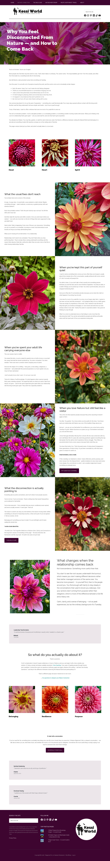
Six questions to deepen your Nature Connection (55, 678)
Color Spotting (57, 665)
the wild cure (11, 540)
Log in (73, 855)
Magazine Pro (48, 855)
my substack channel (69, 471)
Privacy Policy (12, 838)
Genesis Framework (59, 855)
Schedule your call (55, 750)
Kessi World (27, 11)
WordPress (68, 855)
